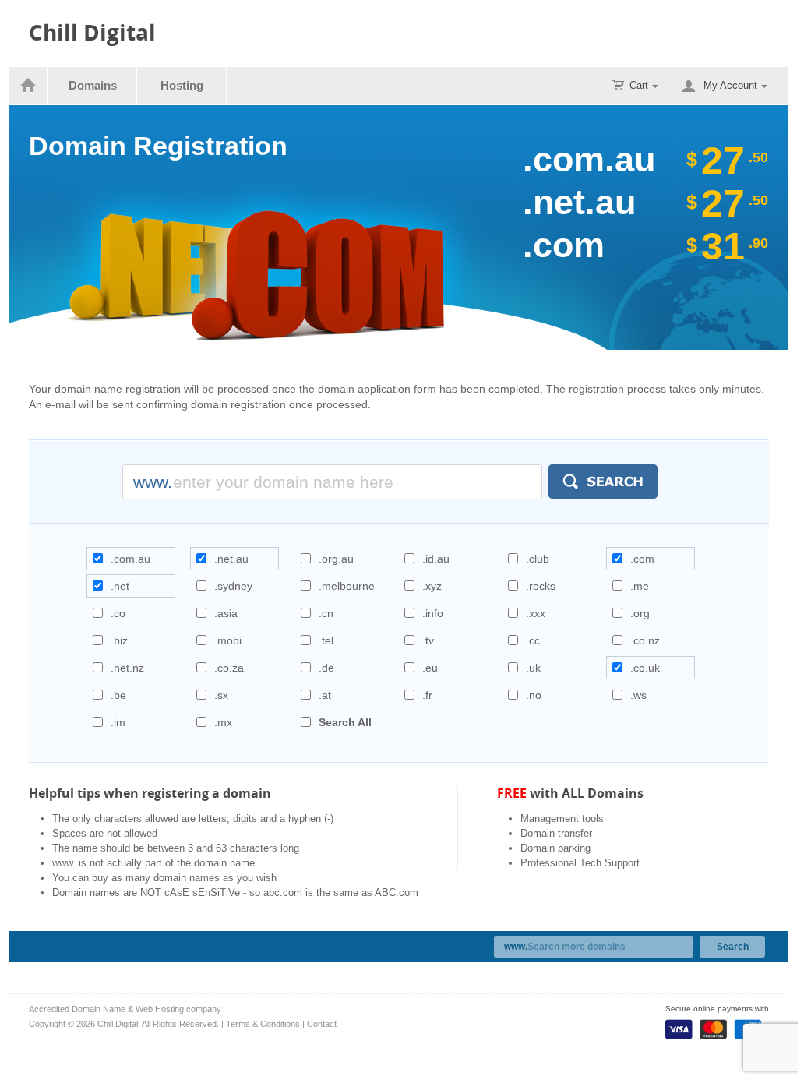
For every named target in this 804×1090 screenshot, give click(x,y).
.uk (533, 667)
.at (325, 695)
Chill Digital (92, 32)
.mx (223, 722)
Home (28, 85)
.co (118, 613)
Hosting (181, 85)
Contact (322, 1023)
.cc (533, 640)
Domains (93, 85)
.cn (326, 613)
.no (533, 695)
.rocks (540, 586)
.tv (428, 640)
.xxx (535, 613)
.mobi (228, 640)
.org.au (336, 558)
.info (432, 613)
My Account (730, 85)
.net (120, 586)
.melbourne (347, 586)
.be (118, 695)
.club (537, 558)
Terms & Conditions (263, 1023)
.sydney (233, 586)
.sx (221, 695)
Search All (345, 722)
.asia (226, 613)
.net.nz (127, 667)
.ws (638, 695)
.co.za (229, 667)
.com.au (130, 558)
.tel (326, 640)
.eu (430, 667)
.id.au (436, 558)
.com (642, 558)
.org (640, 613)
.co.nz (645, 640)
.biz (119, 640)
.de (326, 667)
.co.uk (645, 667)
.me (639, 586)
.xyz (432, 586)
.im (118, 722)
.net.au (231, 558)
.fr (427, 695)
